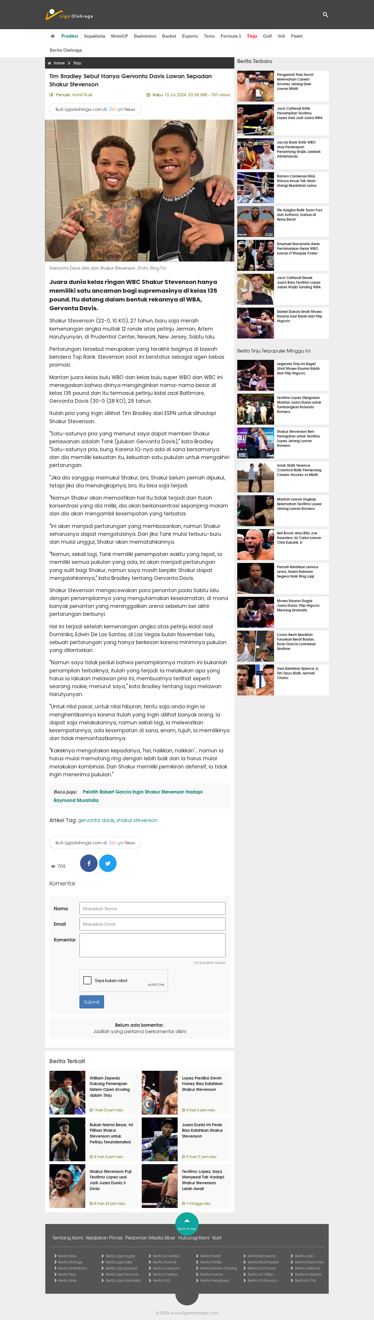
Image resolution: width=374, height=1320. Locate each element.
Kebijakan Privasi (104, 1237)
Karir (217, 1237)
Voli (281, 36)
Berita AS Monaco (263, 1280)
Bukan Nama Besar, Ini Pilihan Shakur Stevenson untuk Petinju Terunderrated (111, 1133)
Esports (190, 36)
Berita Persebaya (214, 1280)
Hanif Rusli (82, 94)
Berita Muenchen (309, 1262)
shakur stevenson (137, 820)
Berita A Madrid (308, 1274)
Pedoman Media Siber (150, 1237)
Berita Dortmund (261, 1268)
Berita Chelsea (165, 1274)
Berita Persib (210, 1255)
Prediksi (69, 36)
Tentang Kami (68, 1237)
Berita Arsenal (164, 1262)
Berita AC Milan (260, 1274)
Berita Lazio (304, 1255)
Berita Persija (210, 1262)
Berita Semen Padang (218, 1268)
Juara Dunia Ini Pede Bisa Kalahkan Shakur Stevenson (202, 1130)
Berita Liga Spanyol (121, 1268)
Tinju (252, 36)
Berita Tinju (67, 1274)
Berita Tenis (67, 1280)
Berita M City (305, 1280)
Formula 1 (231, 36)
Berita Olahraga (66, 50)
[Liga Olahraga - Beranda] (69, 14)
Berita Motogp (70, 1262)
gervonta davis (96, 820)
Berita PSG (161, 1280)
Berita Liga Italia (119, 1262)
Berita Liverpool (166, 1268)
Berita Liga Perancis (122, 1274)
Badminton (145, 36)
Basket (169, 36)
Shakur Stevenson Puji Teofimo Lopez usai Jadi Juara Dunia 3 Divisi (110, 1180)
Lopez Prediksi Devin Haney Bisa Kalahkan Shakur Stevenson (202, 1083)
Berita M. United (166, 1255)
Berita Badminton (72, 1268)
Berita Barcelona (262, 1255)
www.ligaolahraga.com (194, 1313)
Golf (267, 36)
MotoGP (119, 36)
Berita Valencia (307, 1268)
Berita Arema (211, 1274)
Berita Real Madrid (263, 1262)
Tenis (209, 36)
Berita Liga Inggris (120, 1255)
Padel (296, 36)
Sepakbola (94, 36)
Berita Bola (67, 1255)
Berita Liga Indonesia (123, 1280)
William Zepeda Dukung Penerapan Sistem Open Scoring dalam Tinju (110, 1086)
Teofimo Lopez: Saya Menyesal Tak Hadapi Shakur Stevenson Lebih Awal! (203, 1180)
